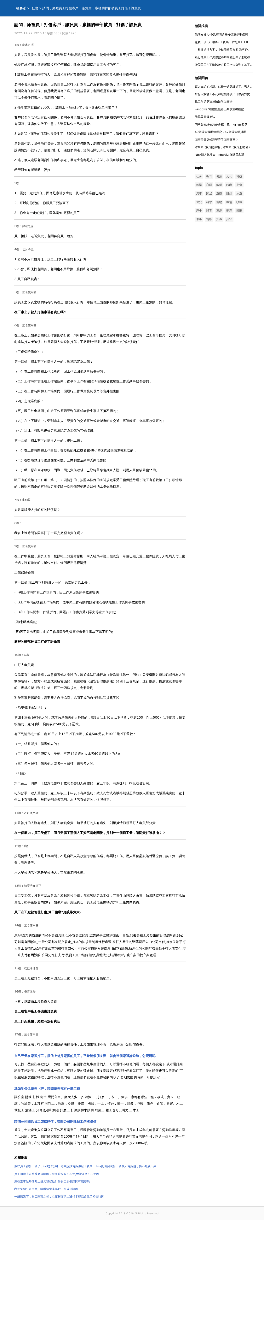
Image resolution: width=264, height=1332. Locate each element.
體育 (209, 210)
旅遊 (239, 193)
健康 (219, 176)
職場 (229, 202)
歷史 (199, 210)
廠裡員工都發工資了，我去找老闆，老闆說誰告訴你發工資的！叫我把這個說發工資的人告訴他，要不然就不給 (85, 1166)
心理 (209, 185)
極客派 (21, 8)
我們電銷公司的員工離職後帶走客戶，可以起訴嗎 (46, 1189)
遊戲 (219, 193)
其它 (229, 219)
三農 (219, 210)
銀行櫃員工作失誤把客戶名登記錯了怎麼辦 (222, 57)
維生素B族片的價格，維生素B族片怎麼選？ (223, 147)
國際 (239, 210)
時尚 (229, 185)
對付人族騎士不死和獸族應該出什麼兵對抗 (222, 94)
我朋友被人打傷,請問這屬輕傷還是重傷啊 (221, 34)
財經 (229, 193)
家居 (209, 193)
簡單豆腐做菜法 (205, 117)
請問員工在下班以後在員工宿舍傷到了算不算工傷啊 (228, 65)
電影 (209, 219)
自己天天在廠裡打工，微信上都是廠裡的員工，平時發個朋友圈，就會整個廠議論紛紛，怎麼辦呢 (85, 1056)
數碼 (219, 185)
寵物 (219, 202)
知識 (219, 219)
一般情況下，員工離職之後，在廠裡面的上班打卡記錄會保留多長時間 (59, 1196)
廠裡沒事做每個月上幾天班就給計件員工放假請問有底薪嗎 (52, 1181)
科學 (209, 202)
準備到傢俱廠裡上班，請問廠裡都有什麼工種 (47, 1089)
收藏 (239, 202)
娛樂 (199, 185)
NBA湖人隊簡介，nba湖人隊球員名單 (219, 154)
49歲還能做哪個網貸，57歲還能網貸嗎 (220, 132)
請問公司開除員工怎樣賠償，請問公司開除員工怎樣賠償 (55, 1121)
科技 (239, 176)
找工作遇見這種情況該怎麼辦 (213, 101)
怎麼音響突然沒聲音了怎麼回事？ (216, 139)
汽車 (199, 193)
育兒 (199, 202)
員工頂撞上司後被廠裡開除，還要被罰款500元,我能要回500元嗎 (56, 1174)
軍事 (199, 219)
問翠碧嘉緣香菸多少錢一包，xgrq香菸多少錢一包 (227, 124)
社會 (35, 8)
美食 (239, 185)
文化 (229, 176)
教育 (209, 176)
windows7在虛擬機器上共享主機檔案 (219, 109)
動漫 (229, 210)
